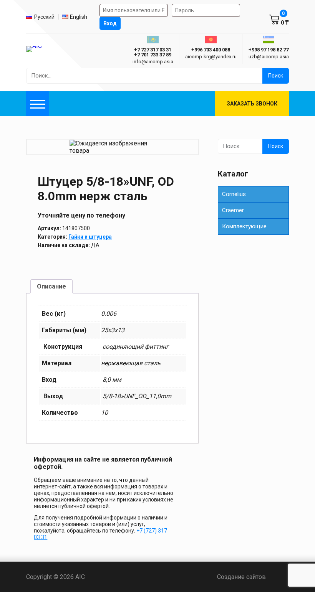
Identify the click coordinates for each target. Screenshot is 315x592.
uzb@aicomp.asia (269, 56)
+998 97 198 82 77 (268, 50)
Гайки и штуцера (90, 237)
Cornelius (234, 194)
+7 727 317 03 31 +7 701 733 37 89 (152, 52)
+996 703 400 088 (210, 50)
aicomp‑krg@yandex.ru (211, 56)
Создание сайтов (253, 576)
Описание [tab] (51, 286)
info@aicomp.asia (153, 61)
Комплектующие (244, 226)
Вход (110, 23)
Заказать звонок (252, 104)
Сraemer (233, 210)
